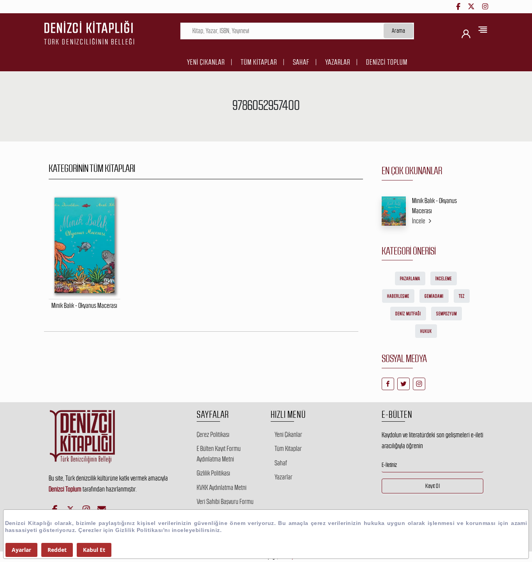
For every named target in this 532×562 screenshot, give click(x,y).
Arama (398, 30)
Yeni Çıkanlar (206, 62)
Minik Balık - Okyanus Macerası (434, 206)
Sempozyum (446, 313)
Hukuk (426, 331)
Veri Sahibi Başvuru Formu (225, 501)
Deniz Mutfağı (408, 313)
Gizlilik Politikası (213, 473)
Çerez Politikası (213, 434)
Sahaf (301, 62)
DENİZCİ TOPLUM (386, 62)
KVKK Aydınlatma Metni (222, 487)
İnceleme (443, 278)
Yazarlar (337, 62)
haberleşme (398, 296)
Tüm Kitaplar (259, 62)
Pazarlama (410, 278)
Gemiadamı (434, 296)
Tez (462, 296)
